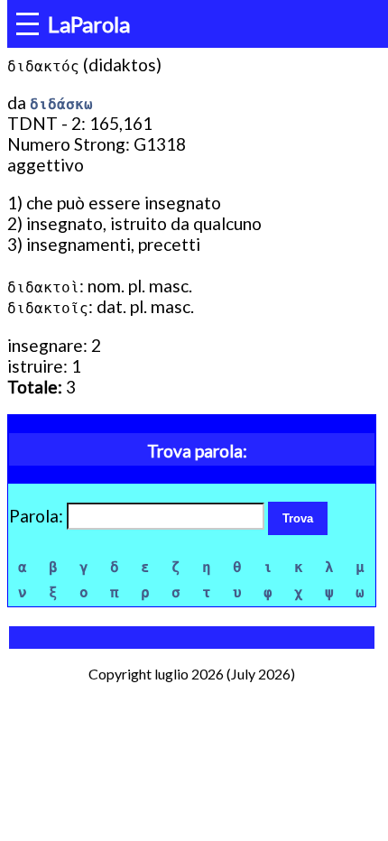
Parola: (38, 515)
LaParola (89, 24)
